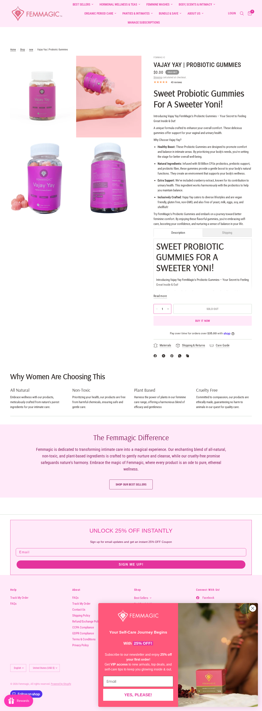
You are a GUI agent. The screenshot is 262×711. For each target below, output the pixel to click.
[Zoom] (67, 64)
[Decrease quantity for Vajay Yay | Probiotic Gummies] (157, 309)
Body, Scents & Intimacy (195, 4)
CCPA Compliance (83, 627)
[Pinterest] (172, 355)
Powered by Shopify (61, 683)
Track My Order (19, 598)
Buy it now (202, 320)
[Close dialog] (252, 608)
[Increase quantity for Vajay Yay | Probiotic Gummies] (168, 309)
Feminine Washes (157, 4)
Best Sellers (81, 4)
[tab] (178, 232)
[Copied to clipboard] (188, 355)
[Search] (242, 13)
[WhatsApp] (180, 355)
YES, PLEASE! (138, 695)
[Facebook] (156, 355)
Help (13, 589)
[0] (249, 13)
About (76, 589)
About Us (193, 13)
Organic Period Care (98, 13)
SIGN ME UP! (131, 564)
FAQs (13, 604)
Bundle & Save (168, 13)
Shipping (158, 77)
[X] (164, 355)
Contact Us (78, 609)
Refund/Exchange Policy (86, 621)
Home (13, 49)
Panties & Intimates (136, 13)
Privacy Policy (80, 645)
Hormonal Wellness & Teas (118, 4)
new (31, 49)
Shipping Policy (81, 615)
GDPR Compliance (83, 633)
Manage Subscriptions (144, 22)
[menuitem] (83, 4)
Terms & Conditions (84, 639)
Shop (22, 49)
